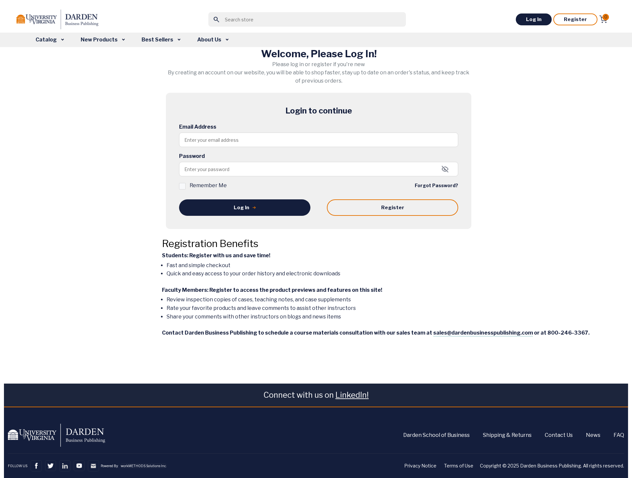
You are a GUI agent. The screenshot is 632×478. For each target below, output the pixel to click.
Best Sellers (158, 40)
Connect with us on (316, 395)
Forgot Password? (436, 185)
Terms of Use (458, 465)
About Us (209, 40)
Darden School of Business (436, 435)
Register (575, 19)
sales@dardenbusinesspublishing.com (483, 333)
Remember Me (208, 185)
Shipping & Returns (507, 435)
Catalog (47, 40)
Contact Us (559, 435)
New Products (99, 40)
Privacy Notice (420, 465)
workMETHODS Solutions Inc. (143, 466)
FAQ (619, 435)
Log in (533, 19)
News (593, 435)
